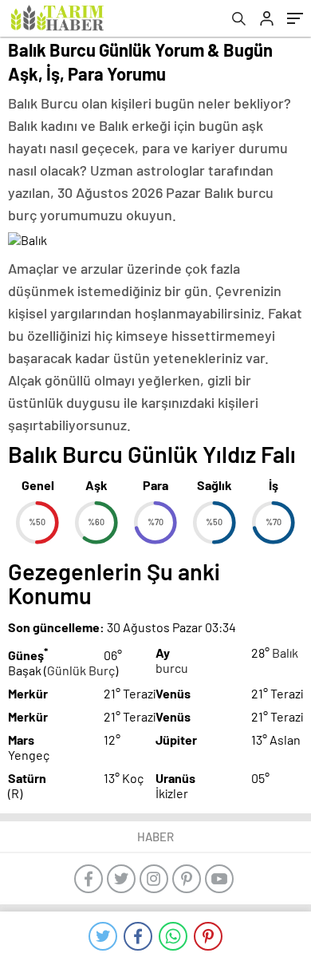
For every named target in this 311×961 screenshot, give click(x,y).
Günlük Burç (81, 670)
